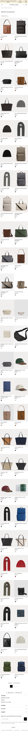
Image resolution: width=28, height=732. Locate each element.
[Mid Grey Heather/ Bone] (1, 601)
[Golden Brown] (1, 450)
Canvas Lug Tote (4, 472)
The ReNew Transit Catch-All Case (7, 88)
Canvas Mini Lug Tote (5, 447)
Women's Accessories (8, 7)
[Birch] (15, 551)
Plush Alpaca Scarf (5, 598)
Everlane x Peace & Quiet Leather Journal (6, 397)
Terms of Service (24, 730)
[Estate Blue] (15, 526)
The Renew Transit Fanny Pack (21, 317)
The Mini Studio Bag (19, 87)
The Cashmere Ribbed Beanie (21, 113)
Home (2, 7)
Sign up (3, 700)
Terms (14, 723)
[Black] (15, 39)
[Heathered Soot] (1, 141)
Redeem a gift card (6, 702)
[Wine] (1, 501)
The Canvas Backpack (5, 674)
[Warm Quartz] (1, 216)
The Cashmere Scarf (5, 188)
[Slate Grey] (15, 191)
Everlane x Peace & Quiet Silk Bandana (7, 344)
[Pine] (15, 374)
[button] (26, 4)
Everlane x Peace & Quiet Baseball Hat (20, 371)
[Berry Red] (1, 576)
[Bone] (1, 348)
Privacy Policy (8, 723)
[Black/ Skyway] (1, 626)
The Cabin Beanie (4, 138)
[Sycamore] (1, 116)
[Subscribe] (25, 719)
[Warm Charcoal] (15, 166)
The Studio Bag (4, 36)
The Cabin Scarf (18, 138)
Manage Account (5, 697)
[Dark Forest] (15, 244)
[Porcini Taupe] (15, 295)
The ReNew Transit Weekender (18, 62)
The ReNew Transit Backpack (21, 36)
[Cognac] (1, 39)
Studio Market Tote (5, 113)
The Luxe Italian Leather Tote (7, 61)
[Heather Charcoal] (15, 116)
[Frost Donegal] (15, 652)
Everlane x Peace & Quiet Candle (20, 498)
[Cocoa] (1, 243)
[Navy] (1, 400)
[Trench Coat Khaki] (1, 475)
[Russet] (15, 90)
